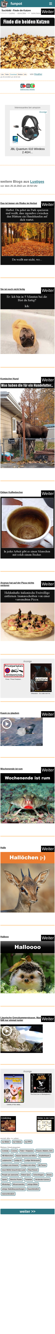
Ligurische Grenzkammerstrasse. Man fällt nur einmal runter (20, 1018)
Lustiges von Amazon (10, 1165)
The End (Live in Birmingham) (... (14, 1094)
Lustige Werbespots (32, 1160)
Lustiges (12, 13)
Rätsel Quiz (25, 1175)
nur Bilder (5, 1142)
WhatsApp (6, 1184)
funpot (16, 4)
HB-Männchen (7, 1156)
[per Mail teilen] (28, 86)
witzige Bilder (21, 13)
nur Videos (17, 1142)
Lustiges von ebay (28, 1165)
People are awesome (10, 1175)
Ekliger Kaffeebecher (11, 492)
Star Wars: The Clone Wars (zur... (41, 1105)
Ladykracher (7, 1160)
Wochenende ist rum (11, 769)
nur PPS (28, 1142)
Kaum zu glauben (9, 713)
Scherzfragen (38, 1175)
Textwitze (28, 1179)
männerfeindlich (8, 1194)
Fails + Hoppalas (26, 1151)
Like (2, 74)
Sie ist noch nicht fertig (12, 289)
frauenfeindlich (33, 1189)
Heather (38, 74)
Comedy (5, 1151)
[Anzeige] (27, 153)
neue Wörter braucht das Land (13, 1170)
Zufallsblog (6, 1118)
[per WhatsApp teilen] (32, 86)
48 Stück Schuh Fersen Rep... (41, 686)
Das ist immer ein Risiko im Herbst (18, 203)
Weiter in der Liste (45, 1118)
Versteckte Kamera (42, 1179)
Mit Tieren (42, 1165)
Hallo (3, 847)
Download (13, 74)
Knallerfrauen (44, 1156)
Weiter (48, 11)
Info (25, 74)
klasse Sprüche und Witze (26, 1156)
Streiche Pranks (16, 1179)
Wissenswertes (18, 1184)
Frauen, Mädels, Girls (44, 1151)
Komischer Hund (9, 379)
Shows (49, 1175)
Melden (20, 74)
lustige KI (18, 1160)
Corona (14, 1151)
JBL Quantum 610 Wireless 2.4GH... (27, 111)
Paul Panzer (33, 1170)
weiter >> (27, 1211)
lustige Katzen (36, 13)
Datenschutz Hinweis (27, 89)
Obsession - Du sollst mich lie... (14, 693)
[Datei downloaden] (27, 237)
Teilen (7, 74)
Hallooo (4, 937)
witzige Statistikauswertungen (13, 1189)
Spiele (4, 1179)
